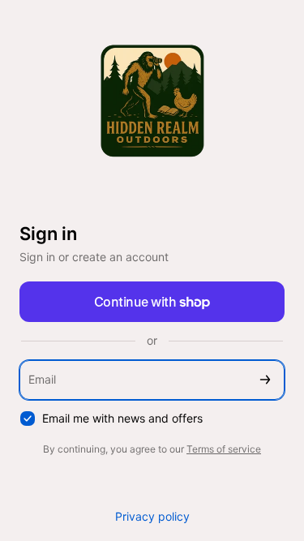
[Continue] (265, 380)
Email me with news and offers (122, 418)
